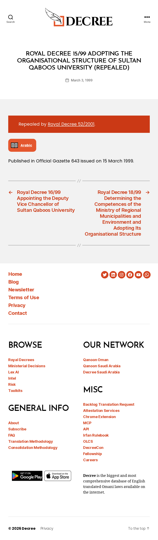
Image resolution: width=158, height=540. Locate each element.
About (13, 423)
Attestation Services (101, 410)
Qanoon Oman (95, 360)
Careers (90, 460)
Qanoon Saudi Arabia (102, 366)
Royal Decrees (21, 360)
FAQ (11, 435)
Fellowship (92, 454)
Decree (28, 528)
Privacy (16, 305)
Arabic (26, 145)
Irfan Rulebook (96, 435)
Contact (17, 313)
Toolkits (15, 390)
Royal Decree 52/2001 (71, 124)
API (86, 429)
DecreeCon (93, 447)
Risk (12, 384)
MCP (87, 423)
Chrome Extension (99, 417)
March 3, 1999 (82, 80)
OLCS (88, 441)
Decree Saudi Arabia (101, 372)
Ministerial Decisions (26, 366)
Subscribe (17, 429)
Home (15, 274)
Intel (12, 378)
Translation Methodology (30, 441)
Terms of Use (23, 297)
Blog (13, 282)
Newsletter (21, 290)
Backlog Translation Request (108, 404)
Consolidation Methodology (32, 447)
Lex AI (13, 372)
